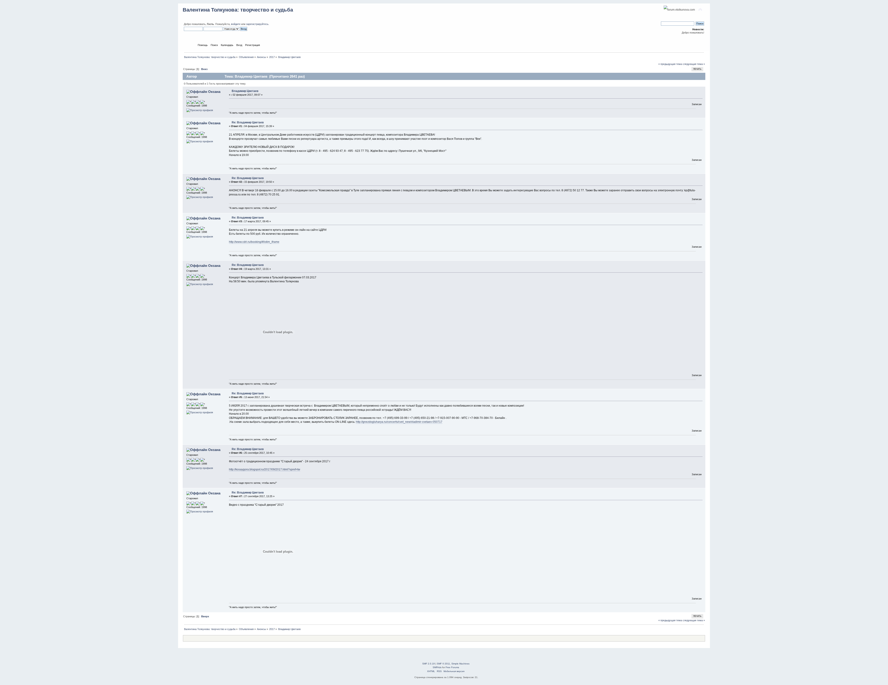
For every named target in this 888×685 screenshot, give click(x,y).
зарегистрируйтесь (257, 24)
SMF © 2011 (443, 663)
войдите (235, 24)
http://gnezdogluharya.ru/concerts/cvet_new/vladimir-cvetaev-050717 (399, 421)
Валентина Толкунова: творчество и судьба (238, 10)
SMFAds (437, 667)
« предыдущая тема (670, 64)
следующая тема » (694, 64)
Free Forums (452, 667)
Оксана (214, 92)
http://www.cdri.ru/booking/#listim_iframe (254, 242)
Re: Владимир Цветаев (248, 122)
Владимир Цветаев (245, 91)
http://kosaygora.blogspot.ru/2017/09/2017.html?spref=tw (264, 469)
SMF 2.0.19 (428, 663)
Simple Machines (460, 663)
